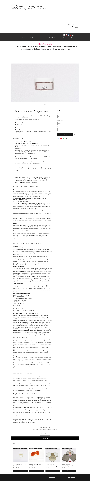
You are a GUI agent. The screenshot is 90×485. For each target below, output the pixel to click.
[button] (73, 35)
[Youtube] (70, 35)
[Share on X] (66, 139)
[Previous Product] (11, 446)
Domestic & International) (28, 310)
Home (15, 58)
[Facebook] (68, 35)
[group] (44, 450)
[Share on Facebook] (58, 139)
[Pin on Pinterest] (61, 139)
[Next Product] (78, 446)
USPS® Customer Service (23, 295)
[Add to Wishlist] (75, 134)
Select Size (60, 120)
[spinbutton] (61, 129)
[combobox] (67, 117)
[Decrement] (59, 129)
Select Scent (60, 114)
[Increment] (63, 129)
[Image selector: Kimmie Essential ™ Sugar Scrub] (44, 104)
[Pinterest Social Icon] (66, 35)
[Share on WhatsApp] (64, 139)
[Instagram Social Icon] (64, 35)
